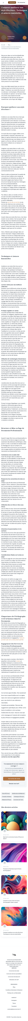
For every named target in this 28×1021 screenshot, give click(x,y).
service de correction (13, 202)
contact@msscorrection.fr (14, 1009)
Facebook (14, 1006)
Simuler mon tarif (14, 783)
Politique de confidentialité (14, 993)
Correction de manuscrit (14, 976)
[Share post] (24, 38)
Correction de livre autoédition (14, 973)
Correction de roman (14, 778)
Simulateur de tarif (14, 979)
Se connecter (21, 2)
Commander (12, 2)
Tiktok (14, 1003)
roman (18, 661)
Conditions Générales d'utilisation (14, 990)
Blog (14, 987)
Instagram (14, 1000)
